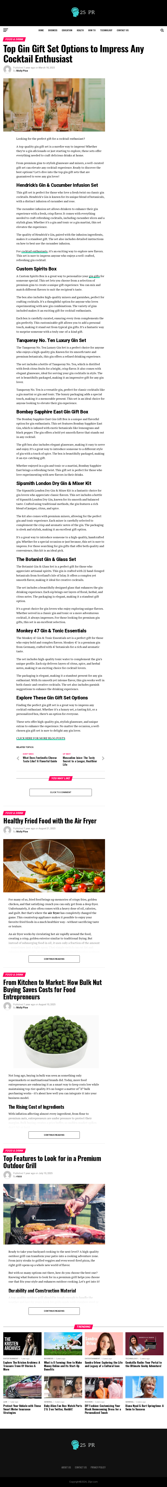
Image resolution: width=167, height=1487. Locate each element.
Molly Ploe (22, 70)
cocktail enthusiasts (34, 251)
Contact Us (123, 30)
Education (67, 30)
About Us (66, 1467)
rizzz (19, 1176)
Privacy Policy (98, 1467)
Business (52, 30)
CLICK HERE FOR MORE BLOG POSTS (40, 738)
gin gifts (94, 276)
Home (41, 30)
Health (80, 30)
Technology (106, 30)
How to (92, 30)
